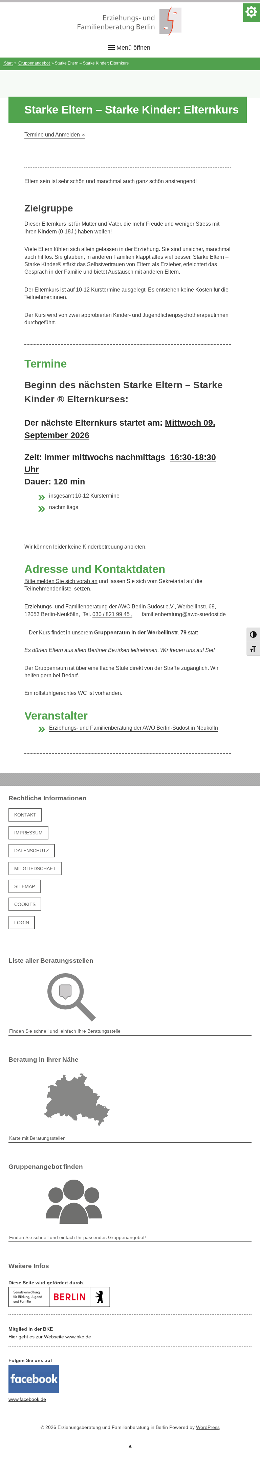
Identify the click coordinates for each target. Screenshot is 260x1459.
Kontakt (25, 814)
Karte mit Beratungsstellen (37, 1138)
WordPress (208, 1427)
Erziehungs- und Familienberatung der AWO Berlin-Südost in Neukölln (133, 728)
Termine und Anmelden (54, 134)
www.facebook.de (27, 1399)
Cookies (25, 904)
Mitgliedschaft (35, 868)
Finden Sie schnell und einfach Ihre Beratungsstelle (65, 1031)
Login (21, 922)
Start (8, 63)
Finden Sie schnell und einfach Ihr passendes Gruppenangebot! (77, 1237)
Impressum (28, 832)
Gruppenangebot (34, 63)
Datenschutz (31, 850)
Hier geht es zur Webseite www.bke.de (49, 1336)
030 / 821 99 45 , (112, 614)
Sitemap (24, 886)
